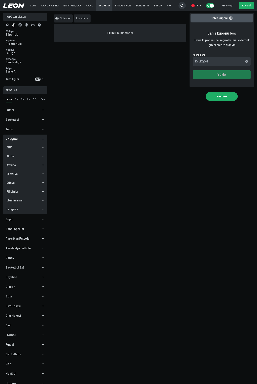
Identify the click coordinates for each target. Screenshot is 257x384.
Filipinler (12, 191)
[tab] (7, 25)
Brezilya (12, 174)
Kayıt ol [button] (246, 5)
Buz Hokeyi (13, 306)
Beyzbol (11, 277)
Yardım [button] (221, 96)
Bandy (10, 257)
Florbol (11, 335)
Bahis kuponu (221, 18)
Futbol (10, 110)
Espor (10, 219)
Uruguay (12, 209)
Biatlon (10, 286)
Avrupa (11, 165)
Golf (8, 364)
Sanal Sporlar (15, 229)
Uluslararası (14, 200)
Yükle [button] (221, 75)
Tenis (9, 129)
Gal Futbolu (13, 354)
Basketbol (12, 119)
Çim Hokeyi (13, 315)
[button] (182, 5)
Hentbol (11, 373)
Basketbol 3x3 (15, 267)
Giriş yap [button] (227, 5)
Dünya (10, 182)
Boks (9, 296)
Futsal (10, 344)
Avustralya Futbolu (18, 248)
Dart (8, 325)
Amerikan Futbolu (18, 238)
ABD (9, 147)
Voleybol (12, 139)
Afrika (10, 156)
